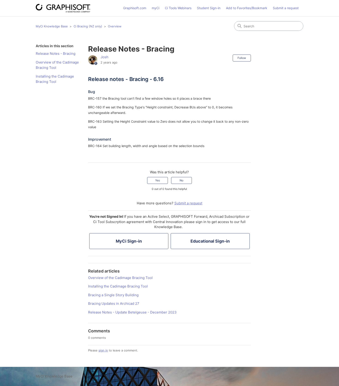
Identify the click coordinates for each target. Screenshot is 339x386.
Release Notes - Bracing (55, 53)
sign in (103, 350)
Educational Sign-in (210, 241)
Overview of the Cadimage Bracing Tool (57, 65)
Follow (242, 58)
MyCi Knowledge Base (52, 26)
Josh (104, 57)
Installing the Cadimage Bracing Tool (55, 79)
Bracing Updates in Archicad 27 (113, 303)
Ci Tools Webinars (178, 8)
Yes (157, 180)
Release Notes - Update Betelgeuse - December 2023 (132, 312)
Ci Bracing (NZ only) (88, 26)
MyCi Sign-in (129, 241)
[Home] (63, 8)
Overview (115, 26)
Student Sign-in (208, 8)
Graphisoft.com (134, 8)
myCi (155, 8)
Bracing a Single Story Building (113, 295)
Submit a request (286, 8)
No (181, 180)
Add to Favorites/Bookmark (246, 8)
